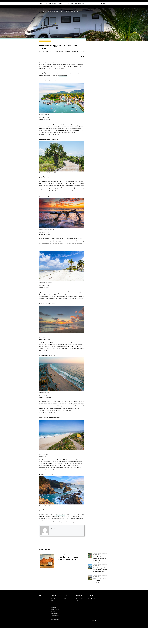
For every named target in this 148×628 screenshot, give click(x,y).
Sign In (65, 598)
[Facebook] (88, 598)
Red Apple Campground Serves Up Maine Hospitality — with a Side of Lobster (100, 569)
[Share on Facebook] (80, 57)
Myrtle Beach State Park (55, 183)
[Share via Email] (83, 57)
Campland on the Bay (52, 405)
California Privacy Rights (55, 609)
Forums (65, 600)
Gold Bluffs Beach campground (67, 460)
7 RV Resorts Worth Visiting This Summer (100, 579)
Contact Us (53, 598)
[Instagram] (94, 598)
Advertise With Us (54, 602)
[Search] (108, 3)
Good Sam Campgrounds (79, 598)
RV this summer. (63, 76)
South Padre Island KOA (47, 343)
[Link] (41, 3)
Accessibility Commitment (55, 619)
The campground (53, 240)
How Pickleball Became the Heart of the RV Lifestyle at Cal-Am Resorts (100, 558)
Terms (52, 605)
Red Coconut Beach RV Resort (56, 291)
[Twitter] (91, 598)
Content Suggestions (79, 602)
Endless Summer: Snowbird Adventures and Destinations (67, 558)
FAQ (52, 600)
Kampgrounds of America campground (72, 125)
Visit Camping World (79, 600)
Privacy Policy (53, 607)
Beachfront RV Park (60, 514)
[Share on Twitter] (82, 57)
